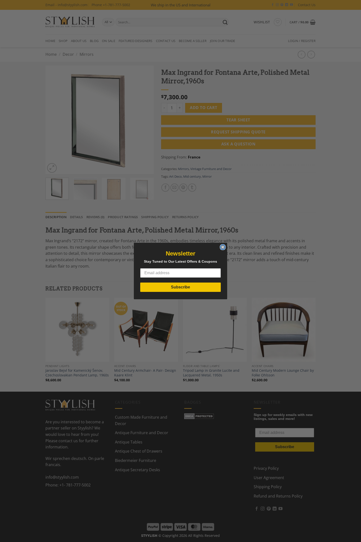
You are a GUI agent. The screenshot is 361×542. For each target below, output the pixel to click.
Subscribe (180, 287)
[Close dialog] (222, 247)
